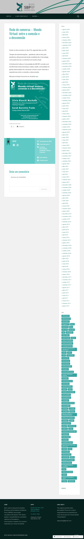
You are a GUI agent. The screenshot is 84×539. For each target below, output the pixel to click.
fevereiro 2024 (67, 87)
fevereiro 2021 (67, 179)
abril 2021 (65, 174)
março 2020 (66, 206)
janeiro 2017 (66, 306)
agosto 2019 (66, 224)
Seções (34, 16)
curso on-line (65, 358)
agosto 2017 (66, 287)
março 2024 (66, 85)
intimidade (64, 408)
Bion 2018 (64, 329)
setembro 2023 (67, 100)
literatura (72, 411)
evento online (65, 383)
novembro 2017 (67, 279)
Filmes (70, 389)
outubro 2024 (66, 69)
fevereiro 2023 (67, 116)
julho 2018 (65, 258)
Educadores (65, 369)
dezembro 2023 (67, 92)
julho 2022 (65, 135)
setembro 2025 (67, 45)
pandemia (42, 150)
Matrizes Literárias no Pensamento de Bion (67, 414)
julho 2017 (65, 290)
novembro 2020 (67, 187)
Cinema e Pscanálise (67, 340)
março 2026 (66, 37)
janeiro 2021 (66, 182)
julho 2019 (65, 227)
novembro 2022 (67, 124)
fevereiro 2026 (67, 40)
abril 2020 (65, 203)
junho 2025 (66, 50)
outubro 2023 (66, 98)
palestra (64, 426)
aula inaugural (65, 321)
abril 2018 (65, 266)
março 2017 (66, 300)
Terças (63, 469)
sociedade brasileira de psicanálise (67, 466)
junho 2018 (66, 261)
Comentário (44, 189)
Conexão (42, 147)
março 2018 (66, 269)
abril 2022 (65, 142)
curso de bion (70, 355)
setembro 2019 (67, 221)
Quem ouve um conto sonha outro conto (69, 446)
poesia (70, 428)
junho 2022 (66, 137)
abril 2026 (65, 35)
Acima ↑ (77, 535)
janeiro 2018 (66, 274)
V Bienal (64, 474)
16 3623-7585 (35, 514)
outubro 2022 (66, 127)
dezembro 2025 (67, 42)
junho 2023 (66, 106)
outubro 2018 (66, 250)
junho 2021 (66, 169)
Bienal (72, 324)
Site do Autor (17, 145)
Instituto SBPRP (65, 405)
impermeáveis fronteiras (68, 403)
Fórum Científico (66, 394)
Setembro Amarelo (66, 462)
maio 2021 (66, 171)
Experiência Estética (67, 386)
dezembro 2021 (67, 153)
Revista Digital (65, 451)
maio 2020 (66, 200)
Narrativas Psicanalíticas (68, 417)
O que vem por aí (21, 16)
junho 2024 (66, 77)
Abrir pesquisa (78, 16)
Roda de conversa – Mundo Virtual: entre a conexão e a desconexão (25, 33)
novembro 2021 (67, 156)
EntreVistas (65, 378)
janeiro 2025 (66, 61)
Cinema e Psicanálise (67, 343)
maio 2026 (66, 32)
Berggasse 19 (65, 324)
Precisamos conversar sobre (69, 431)
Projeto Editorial (66, 437)
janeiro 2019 (66, 243)
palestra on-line (71, 426)
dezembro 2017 (67, 277)
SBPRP (72, 457)
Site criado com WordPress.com (15, 535)
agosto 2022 (66, 132)
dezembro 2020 (67, 185)
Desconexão (43, 149)
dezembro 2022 (67, 121)
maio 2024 (66, 79)
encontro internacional (67, 371)
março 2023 (66, 113)
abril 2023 (65, 111)
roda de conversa (66, 454)
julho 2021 (65, 166)
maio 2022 (66, 140)
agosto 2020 (66, 195)
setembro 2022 (67, 129)
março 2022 (66, 145)
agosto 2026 (66, 29)
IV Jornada (71, 408)
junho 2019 (66, 229)
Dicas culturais (65, 363)
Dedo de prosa (65, 360)
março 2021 (66, 177)
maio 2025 (66, 53)
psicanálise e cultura (67, 442)
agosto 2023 (66, 103)
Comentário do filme (67, 346)
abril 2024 (65, 82)
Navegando (65, 420)
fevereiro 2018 (67, 272)
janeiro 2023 (66, 119)
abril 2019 (65, 235)
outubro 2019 (66, 219)
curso (63, 355)
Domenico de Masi (66, 366)
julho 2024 (65, 74)
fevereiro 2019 (67, 240)
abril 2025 (65, 56)
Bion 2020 (71, 329)
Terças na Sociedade (67, 472)
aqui (36, 76)
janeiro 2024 (66, 90)
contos (64, 352)
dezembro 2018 (67, 245)
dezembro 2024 (67, 63)
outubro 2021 (66, 158)
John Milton (65, 411)
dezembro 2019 (67, 214)
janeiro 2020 (66, 211)
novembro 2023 (67, 95)
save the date (65, 457)
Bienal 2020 (65, 327)
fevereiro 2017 (67, 303)
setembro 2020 (67, 192)
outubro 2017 (66, 282)
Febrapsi (64, 389)
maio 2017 (66, 295)
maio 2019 (66, 232)
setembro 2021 (67, 161)
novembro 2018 (67, 248)
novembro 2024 (67, 66)
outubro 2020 (66, 190)
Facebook (63, 488)
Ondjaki (71, 420)
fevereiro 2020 (67, 208)
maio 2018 (66, 264)
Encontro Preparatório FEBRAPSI (67, 375)
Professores (65, 434)
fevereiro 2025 (67, 58)
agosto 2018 (66, 256)
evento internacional (67, 381)
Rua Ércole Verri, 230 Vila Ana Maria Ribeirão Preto (37, 509)
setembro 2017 (67, 285)
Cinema (73, 337)
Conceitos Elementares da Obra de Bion (68, 349)
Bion (71, 327)
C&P (63, 332)
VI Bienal (64, 481)
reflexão (64, 449)
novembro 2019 (67, 216)
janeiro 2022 (66, 150)
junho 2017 (66, 293)
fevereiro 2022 (67, 148)
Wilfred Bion (71, 481)
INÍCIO (8, 16)
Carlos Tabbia (65, 335)
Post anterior (43, 157)
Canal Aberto (69, 332)
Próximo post (44, 160)
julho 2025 (65, 48)
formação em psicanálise (68, 392)
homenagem (65, 400)
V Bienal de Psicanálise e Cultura (68, 478)
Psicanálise (65, 439)
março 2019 (66, 237)
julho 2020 (65, 198)
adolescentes (65, 316)
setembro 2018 (67, 253)
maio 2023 (66, 108)
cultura (69, 352)
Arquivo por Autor (13, 145)
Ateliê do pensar (66, 318)
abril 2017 (65, 298)
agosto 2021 (66, 163)
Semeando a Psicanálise (68, 460)
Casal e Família (65, 337)
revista (69, 449)
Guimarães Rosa (66, 397)
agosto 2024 (66, 71)
